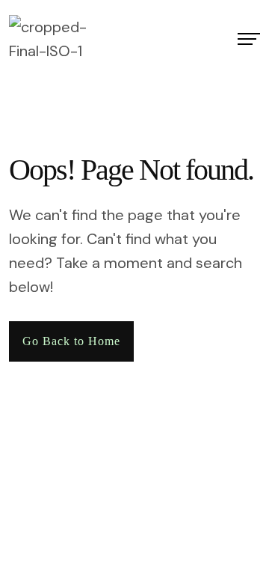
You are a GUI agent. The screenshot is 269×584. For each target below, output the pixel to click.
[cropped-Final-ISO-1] (62, 39)
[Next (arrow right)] (17, 516)
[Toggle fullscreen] (17, 492)
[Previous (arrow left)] (4, 516)
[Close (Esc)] (42, 492)
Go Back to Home (71, 341)
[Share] (29, 492)
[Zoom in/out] (4, 492)
